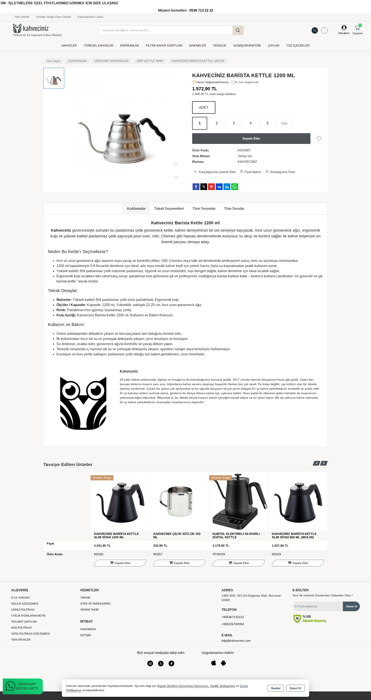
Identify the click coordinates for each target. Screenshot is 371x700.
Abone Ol (351, 606)
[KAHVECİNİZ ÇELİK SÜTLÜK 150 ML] (120, 501)
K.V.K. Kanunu (20, 597)
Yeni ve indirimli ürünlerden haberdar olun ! (322, 595)
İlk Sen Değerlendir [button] (246, 82)
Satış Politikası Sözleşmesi (30, 633)
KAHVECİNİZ (247, 161)
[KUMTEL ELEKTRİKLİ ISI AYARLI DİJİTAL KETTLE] (179, 501)
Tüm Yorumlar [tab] (204, 208)
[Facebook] (171, 663)
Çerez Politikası (22, 609)
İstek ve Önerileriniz (95, 603)
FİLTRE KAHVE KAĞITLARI (164, 45)
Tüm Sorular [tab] (234, 208)
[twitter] (203, 186)
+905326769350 (233, 624)
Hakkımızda (88, 629)
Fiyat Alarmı (253, 172)
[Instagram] (150, 663)
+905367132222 (233, 617)
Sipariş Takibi (89, 609)
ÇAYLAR (273, 45)
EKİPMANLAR (129, 45)
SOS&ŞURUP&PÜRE (247, 45)
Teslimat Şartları (24, 621)
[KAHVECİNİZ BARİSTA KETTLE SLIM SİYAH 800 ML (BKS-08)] (238, 501)
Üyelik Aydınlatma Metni (28, 615)
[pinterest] (211, 186)
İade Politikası (21, 627)
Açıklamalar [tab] (136, 208)
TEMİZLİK (219, 45)
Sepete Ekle (122, 563)
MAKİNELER (197, 45)
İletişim (85, 635)
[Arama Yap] (238, 30)
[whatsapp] (234, 186)
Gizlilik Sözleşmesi (24, 603)
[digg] (219, 186)
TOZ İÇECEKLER (297, 45)
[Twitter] (160, 664)
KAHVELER (69, 45)
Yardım (85, 597)
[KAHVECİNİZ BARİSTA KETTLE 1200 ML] (124, 126)
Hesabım (344, 33)
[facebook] (196, 186)
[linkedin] (227, 186)
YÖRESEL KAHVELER (98, 45)
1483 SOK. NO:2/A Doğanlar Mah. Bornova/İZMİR (251, 598)
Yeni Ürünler (21, 639)
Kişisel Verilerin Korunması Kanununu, (183, 686)
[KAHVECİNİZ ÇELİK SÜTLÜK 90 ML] (297, 501)
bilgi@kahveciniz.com (236, 640)
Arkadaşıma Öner (282, 172)
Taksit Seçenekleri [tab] (169, 208)
